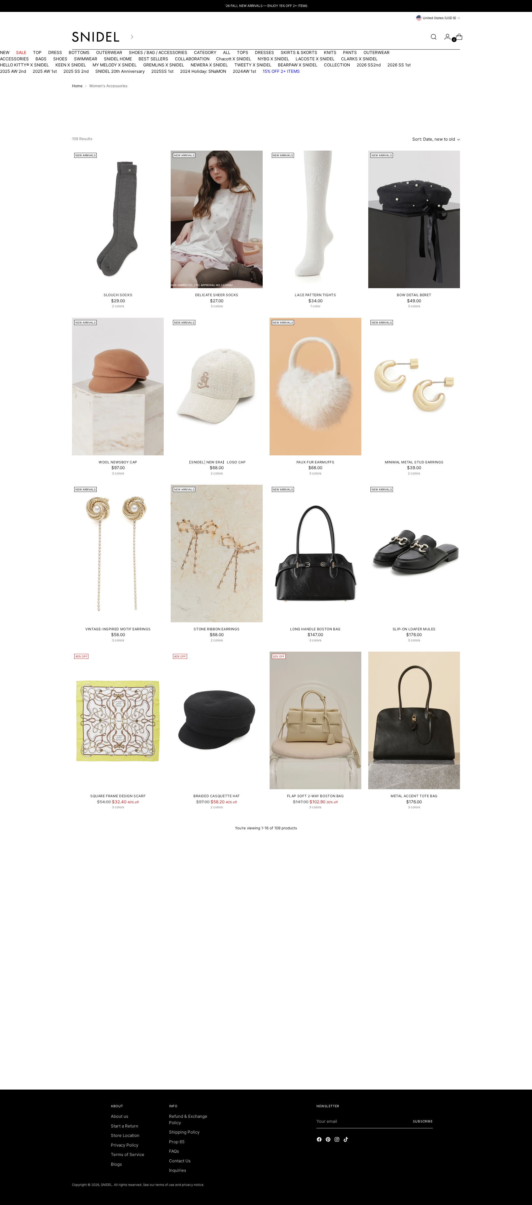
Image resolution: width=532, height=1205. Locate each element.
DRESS (55, 52)
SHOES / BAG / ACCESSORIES (158, 52)
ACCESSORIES (14, 58)
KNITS (330, 52)
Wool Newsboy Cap (118, 462)
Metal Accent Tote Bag (414, 796)
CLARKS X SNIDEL (359, 58)
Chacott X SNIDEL (233, 58)
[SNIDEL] (95, 37)
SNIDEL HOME (118, 58)
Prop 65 (177, 1141)
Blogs (116, 1164)
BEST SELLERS (153, 58)
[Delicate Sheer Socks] (216, 219)
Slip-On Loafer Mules (414, 629)
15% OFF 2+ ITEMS (281, 71)
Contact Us (180, 1160)
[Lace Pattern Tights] (315, 219)
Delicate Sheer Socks (216, 295)
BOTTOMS (79, 52)
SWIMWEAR (85, 58)
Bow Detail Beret (414, 295)
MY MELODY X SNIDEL (115, 65)
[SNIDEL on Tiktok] (346, 1140)
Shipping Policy (184, 1132)
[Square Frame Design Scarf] (118, 720)
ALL (226, 52)
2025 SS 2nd (76, 71)
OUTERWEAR (109, 52)
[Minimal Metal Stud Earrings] (414, 386)
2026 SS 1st (399, 65)
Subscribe (423, 1121)
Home (77, 86)
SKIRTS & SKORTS (299, 52)
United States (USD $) (439, 18)
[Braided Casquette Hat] (216, 720)
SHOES (60, 58)
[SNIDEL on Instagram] (337, 1140)
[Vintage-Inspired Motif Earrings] (118, 553)
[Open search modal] (433, 36)
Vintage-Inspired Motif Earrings (117, 629)
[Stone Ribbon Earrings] (216, 553)
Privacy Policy (124, 1145)
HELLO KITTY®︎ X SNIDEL (24, 65)
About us (119, 1116)
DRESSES (264, 52)
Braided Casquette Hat (216, 796)
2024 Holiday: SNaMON (203, 71)
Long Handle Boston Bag (315, 629)
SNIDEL (106, 1185)
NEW (4, 52)
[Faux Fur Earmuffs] (315, 386)
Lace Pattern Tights (315, 295)
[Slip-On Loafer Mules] (414, 553)
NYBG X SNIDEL (273, 58)
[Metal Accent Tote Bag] (414, 720)
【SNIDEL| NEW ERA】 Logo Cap (216, 462)
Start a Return (124, 1126)
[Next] (132, 37)
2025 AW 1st (45, 71)
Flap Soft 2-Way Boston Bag (315, 796)
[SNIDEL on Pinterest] (328, 1140)
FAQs (174, 1151)
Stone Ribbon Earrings (216, 629)
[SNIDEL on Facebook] (319, 1140)
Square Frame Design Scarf (117, 796)
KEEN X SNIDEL (70, 65)
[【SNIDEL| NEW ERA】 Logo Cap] (216, 386)
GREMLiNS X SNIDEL (163, 65)
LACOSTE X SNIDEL (315, 58)
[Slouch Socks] (118, 219)
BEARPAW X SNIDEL (297, 65)
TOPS (242, 52)
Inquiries (177, 1170)
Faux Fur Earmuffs (315, 462)
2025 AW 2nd (13, 71)
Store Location (125, 1135)
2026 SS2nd (369, 65)
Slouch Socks (118, 295)
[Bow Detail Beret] (414, 219)
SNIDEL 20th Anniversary (120, 71)
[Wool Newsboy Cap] (118, 386)
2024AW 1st (244, 71)
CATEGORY (205, 52)
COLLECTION (337, 65)
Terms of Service (127, 1154)
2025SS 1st (162, 71)
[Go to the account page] (445, 36)
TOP (37, 52)
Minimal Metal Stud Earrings (414, 462)
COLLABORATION (192, 58)
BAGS (41, 58)
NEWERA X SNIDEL (209, 65)
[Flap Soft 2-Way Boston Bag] (315, 720)
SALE (21, 52)
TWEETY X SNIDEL (252, 65)
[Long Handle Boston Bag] (315, 553)
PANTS (350, 52)
